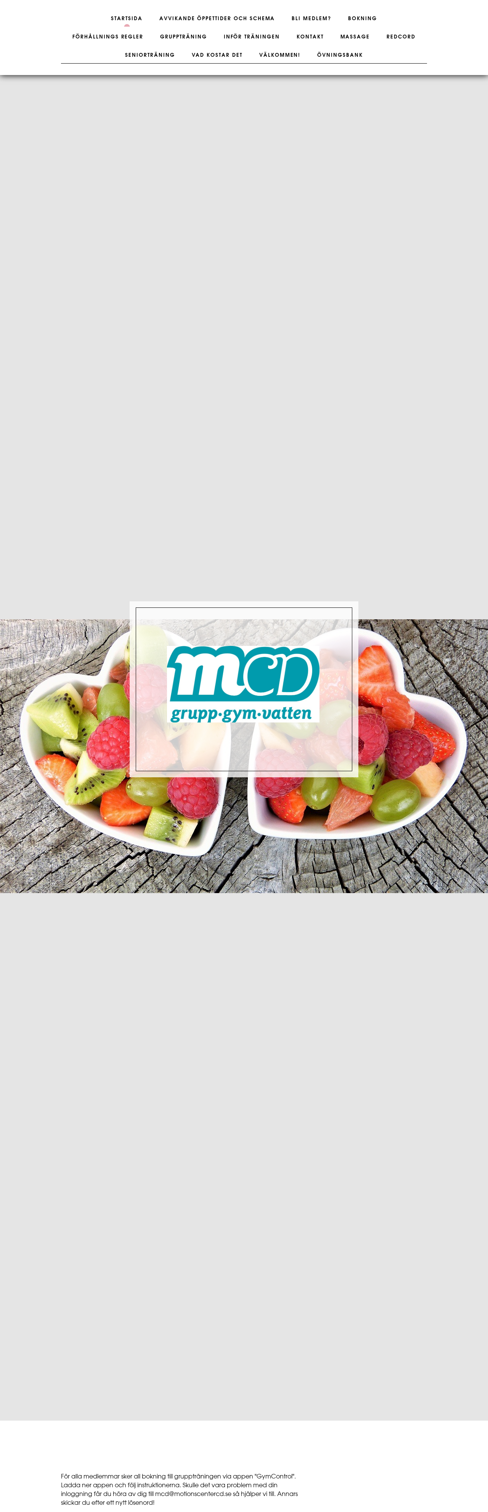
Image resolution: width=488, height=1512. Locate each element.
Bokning (362, 18)
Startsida (127, 18)
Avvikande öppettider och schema (217, 18)
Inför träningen (252, 37)
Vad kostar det (217, 55)
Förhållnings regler (107, 37)
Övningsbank (340, 55)
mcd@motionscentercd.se (193, 1494)
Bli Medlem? (311, 18)
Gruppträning (183, 37)
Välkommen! (280, 55)
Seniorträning (150, 55)
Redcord (401, 37)
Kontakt (310, 37)
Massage (355, 37)
